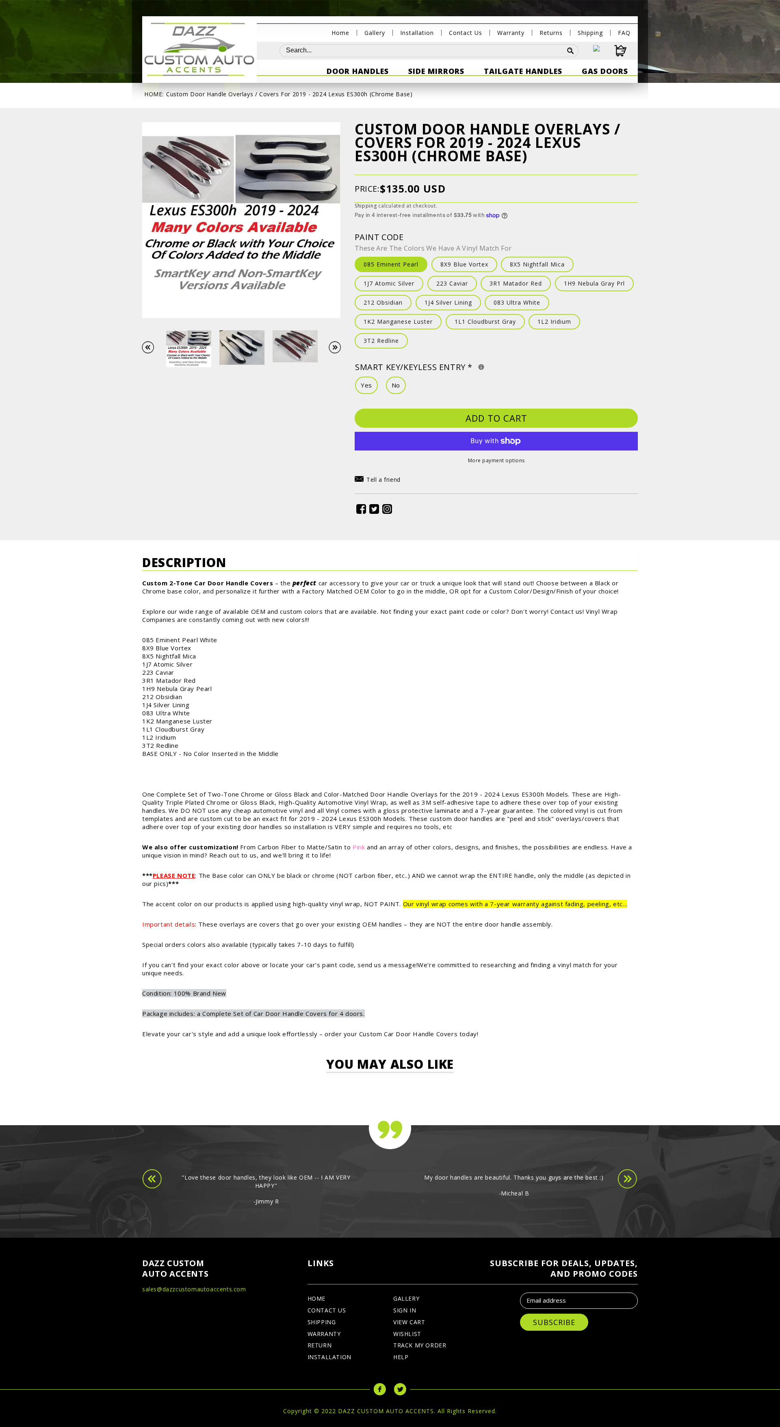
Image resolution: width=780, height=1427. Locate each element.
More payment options (496, 460)
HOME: (154, 94)
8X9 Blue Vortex (464, 264)
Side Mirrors (436, 71)
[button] (378, 480)
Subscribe (554, 1322)
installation (329, 1357)
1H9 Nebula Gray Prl (594, 283)
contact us (327, 1310)
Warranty (510, 33)
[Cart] (613, 50)
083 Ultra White (517, 302)
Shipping (590, 33)
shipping (322, 1322)
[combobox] (421, 51)
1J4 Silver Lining (448, 302)
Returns (551, 33)
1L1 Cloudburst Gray (485, 321)
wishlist (407, 1334)
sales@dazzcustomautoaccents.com (194, 1289)
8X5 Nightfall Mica (537, 264)
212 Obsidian (383, 302)
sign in (404, 1310)
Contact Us (465, 33)
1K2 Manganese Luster (398, 321)
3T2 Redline (381, 340)
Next (339, 347)
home (316, 1298)
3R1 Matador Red (516, 283)
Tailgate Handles (523, 71)
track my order (419, 1345)
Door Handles (358, 71)
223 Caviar (452, 283)
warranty (324, 1334)
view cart (409, 1322)
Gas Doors (605, 71)
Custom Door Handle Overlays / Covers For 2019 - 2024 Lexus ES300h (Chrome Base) (289, 94)
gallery (406, 1298)
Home (340, 33)
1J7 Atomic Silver (389, 283)
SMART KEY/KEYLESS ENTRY (466, 366)
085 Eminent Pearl (391, 264)
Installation (417, 33)
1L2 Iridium (554, 321)
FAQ (624, 33)
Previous (152, 347)
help (400, 1357)
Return (320, 1345)
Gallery (374, 33)
